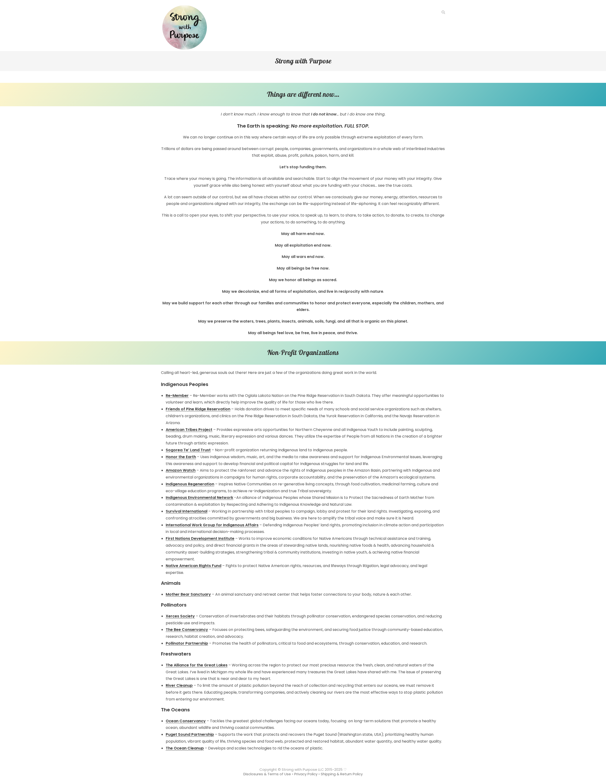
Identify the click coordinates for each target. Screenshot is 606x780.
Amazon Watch (181, 470)
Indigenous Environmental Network (199, 497)
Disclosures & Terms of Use (267, 773)
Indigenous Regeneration (190, 484)
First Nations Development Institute (200, 538)
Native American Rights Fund (193, 565)
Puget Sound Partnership (190, 734)
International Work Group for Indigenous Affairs (212, 525)
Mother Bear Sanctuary (188, 594)
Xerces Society (180, 616)
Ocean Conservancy (186, 721)
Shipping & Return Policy (342, 773)
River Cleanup (179, 685)
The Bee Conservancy (187, 629)
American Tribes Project (189, 429)
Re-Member (177, 395)
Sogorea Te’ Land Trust (188, 450)
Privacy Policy (305, 773)
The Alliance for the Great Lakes (196, 665)
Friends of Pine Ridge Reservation (198, 409)
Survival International (186, 511)
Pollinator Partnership (187, 643)
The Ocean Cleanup (185, 748)
